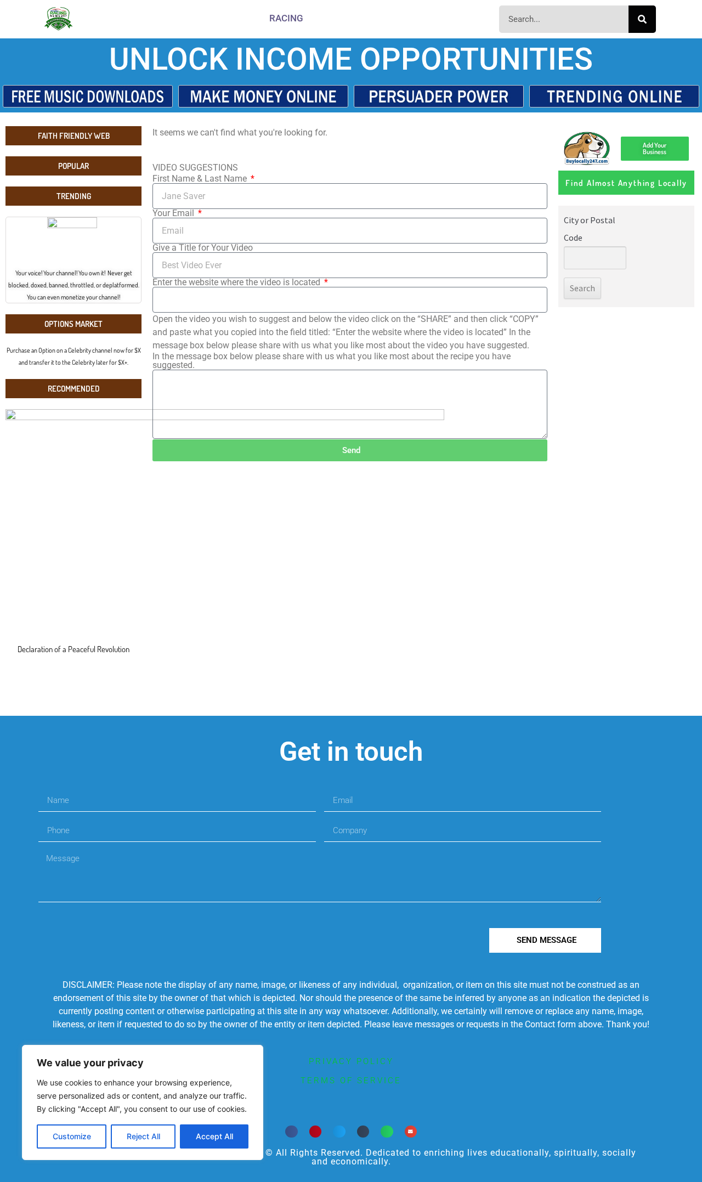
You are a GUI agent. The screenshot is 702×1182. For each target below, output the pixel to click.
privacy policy (351, 1061)
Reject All (143, 1136)
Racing (286, 18)
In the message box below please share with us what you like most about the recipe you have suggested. (331, 361)
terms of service (351, 1080)
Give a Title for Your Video (202, 248)
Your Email (174, 213)
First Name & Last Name (200, 178)
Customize (72, 1136)
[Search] (642, 19)
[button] (291, 1132)
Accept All (214, 1136)
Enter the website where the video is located (237, 282)
